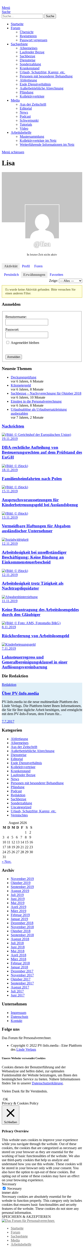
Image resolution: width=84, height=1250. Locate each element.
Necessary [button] (9, 1184)
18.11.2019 (10, 470)
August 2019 (20, 891)
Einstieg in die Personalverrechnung (36, 401)
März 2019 (18, 911)
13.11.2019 (10, 517)
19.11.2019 (10, 439)
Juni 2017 (18, 995)
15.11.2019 (10, 491)
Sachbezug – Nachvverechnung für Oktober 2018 (46, 393)
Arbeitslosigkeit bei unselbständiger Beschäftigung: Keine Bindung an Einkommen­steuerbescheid (34, 557)
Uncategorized (21, 807)
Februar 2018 (20, 963)
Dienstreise (27, 60)
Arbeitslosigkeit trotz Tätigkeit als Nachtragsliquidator (32, 586)
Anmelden (13, 357)
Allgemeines (28, 48)
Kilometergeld (21, 385)
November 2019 (22, 879)
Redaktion (9, 684)
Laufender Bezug (32, 52)
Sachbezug (27, 56)
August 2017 (20, 987)
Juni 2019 (18, 899)
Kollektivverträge (32, 96)
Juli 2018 (17, 943)
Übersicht (26, 32)
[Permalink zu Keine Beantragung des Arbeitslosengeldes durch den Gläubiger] (20, 597)
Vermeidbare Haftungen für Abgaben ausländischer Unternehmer (36, 528)
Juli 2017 (17, 991)
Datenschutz (19, 1017)
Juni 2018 (18, 947)
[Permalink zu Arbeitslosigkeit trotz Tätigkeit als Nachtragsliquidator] (15, 571)
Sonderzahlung (30, 64)
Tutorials (26, 124)
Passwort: (12, 329)
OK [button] (5, 1099)
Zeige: (53, 281)
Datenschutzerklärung (47, 1083)
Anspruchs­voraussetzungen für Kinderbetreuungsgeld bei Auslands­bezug (40, 502)
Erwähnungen (34, 275)
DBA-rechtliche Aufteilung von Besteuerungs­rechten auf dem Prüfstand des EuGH (42, 452)
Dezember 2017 (22, 971)
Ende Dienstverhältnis (35, 84)
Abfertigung (28, 80)
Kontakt (16, 1021)
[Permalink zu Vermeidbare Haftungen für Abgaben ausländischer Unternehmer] (15, 513)
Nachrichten (13, 426)
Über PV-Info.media (20, 693)
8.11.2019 (9, 627)
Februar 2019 (20, 915)
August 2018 (20, 939)
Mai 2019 (17, 903)
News (24, 112)
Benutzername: (16, 317)
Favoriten (56, 275)
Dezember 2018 (22, 923)
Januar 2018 (19, 967)
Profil (26, 266)
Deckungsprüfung (23, 377)
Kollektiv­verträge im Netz (38, 140)
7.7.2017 (8, 721)
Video (24, 128)
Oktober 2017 (20, 979)
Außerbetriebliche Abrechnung (41, 88)
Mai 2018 (17, 951)
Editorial (26, 108)
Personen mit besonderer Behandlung (46, 76)
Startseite (17, 24)
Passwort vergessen (33, 40)
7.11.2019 (9, 648)
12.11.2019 (10, 543)
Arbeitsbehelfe (21, 132)
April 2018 (18, 955)
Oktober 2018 (20, 931)
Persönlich (11, 275)
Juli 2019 (17, 895)
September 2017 (22, 983)
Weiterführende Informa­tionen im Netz (47, 144)
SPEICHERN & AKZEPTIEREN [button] (26, 1217)
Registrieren (28, 36)
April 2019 (18, 907)
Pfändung (26, 92)
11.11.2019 (9, 601)
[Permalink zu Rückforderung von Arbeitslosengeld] (31, 623)
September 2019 (22, 887)
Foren (38, 266)
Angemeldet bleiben (25, 343)
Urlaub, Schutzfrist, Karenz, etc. (42, 72)
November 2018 (22, 927)
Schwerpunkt (29, 120)
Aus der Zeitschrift (33, 104)
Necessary (14, 1188)
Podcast (25, 116)
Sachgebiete (19, 44)
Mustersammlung (32, 136)
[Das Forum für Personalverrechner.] (28, 1221)
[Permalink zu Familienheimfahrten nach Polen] (15, 466)
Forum (15, 28)
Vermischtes (19, 815)
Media (15, 100)
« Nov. (6, 861)
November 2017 (22, 975)
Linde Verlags (26, 1049)
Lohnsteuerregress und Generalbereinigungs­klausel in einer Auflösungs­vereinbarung (34, 662)
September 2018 (22, 935)
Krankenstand (29, 68)
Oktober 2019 (20, 883)
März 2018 (18, 959)
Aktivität (10, 266)
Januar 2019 (19, 919)
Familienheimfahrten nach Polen (32, 478)
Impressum (18, 1013)
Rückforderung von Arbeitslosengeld (35, 635)
